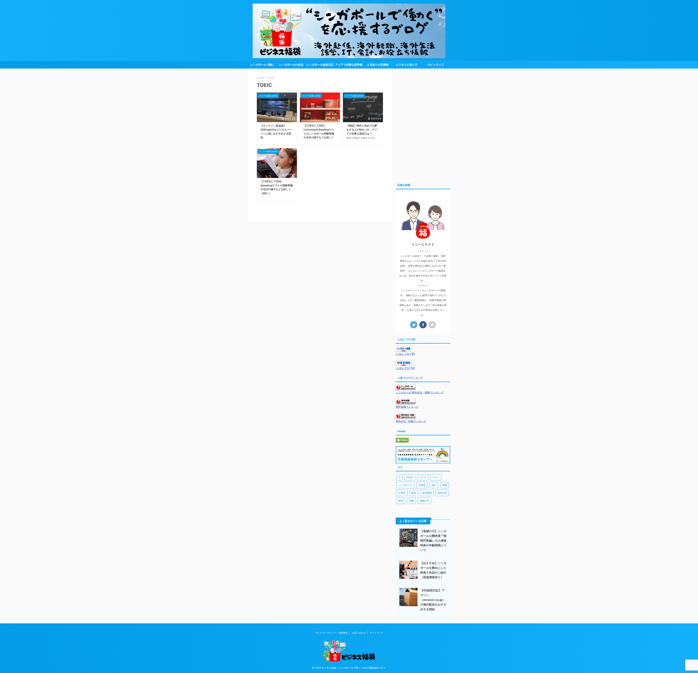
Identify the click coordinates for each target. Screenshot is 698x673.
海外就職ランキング (407, 406)
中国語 (422, 485)
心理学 (401, 492)
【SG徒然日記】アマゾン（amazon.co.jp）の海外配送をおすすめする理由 (433, 599)
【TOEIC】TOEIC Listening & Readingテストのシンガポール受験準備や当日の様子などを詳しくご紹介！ (319, 133)
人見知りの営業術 (378, 64)
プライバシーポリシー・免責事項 (331, 632)
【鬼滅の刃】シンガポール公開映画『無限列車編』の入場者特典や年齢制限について (433, 540)
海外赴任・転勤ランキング (411, 421)
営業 (444, 485)
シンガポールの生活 (291, 64)
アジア (422, 477)
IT (399, 477)
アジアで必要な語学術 (348, 64)
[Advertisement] (423, 124)
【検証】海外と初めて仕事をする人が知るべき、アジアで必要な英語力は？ (361, 129)
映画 (413, 492)
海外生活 (442, 492)
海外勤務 (427, 492)
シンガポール (405, 485)
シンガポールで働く (262, 64)
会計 (434, 485)
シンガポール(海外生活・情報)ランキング (419, 392)
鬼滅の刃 (424, 500)
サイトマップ (436, 64)
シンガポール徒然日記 (320, 64)
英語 (400, 500)
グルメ (435, 477)
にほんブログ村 (405, 354)
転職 (411, 500)
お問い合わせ (358, 632)
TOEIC (409, 477)
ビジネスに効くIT (407, 64)
